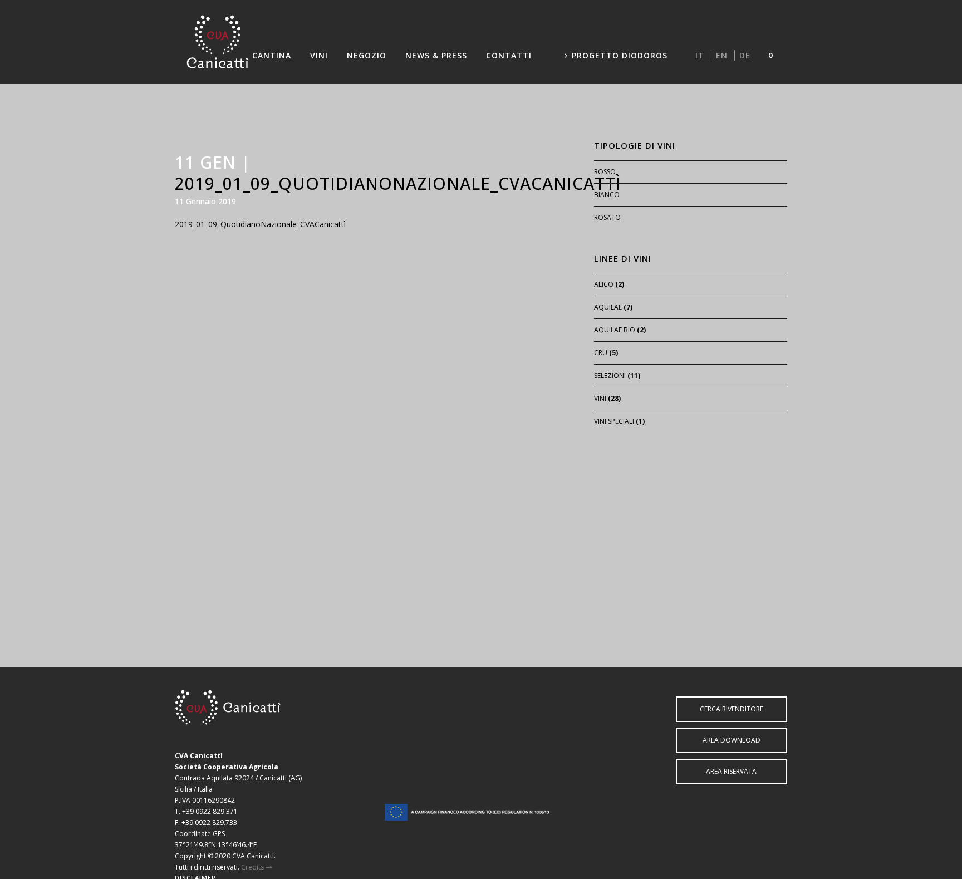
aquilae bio (614, 330)
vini (600, 398)
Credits (253, 867)
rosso (605, 171)
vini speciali (614, 421)
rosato (607, 217)
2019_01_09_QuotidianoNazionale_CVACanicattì (260, 224)
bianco (607, 194)
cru (600, 352)
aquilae (608, 307)
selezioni (610, 375)
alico (603, 284)
